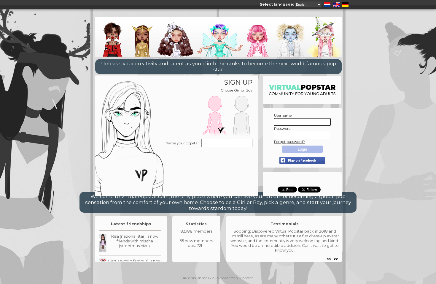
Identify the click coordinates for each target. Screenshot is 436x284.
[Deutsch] (344, 4)
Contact (247, 278)
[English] (335, 4)
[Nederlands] (326, 4)
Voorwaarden (227, 278)
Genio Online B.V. (200, 278)
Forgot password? (289, 141)
